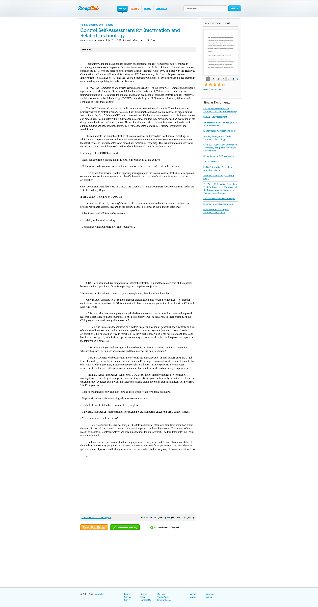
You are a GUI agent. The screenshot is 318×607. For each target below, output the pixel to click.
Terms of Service (164, 600)
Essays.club (99, 594)
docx (184, 517)
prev (204, 79)
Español (192, 594)
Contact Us (161, 8)
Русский (208, 597)
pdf (169, 517)
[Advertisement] (138, 254)
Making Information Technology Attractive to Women (217, 169)
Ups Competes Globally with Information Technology (216, 211)
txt (156, 517)
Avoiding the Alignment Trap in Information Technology (217, 138)
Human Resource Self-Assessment (219, 156)
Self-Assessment (211, 161)
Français (192, 597)
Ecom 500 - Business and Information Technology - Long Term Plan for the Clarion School (220, 147)
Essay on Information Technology (218, 204)
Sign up (135, 8)
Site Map (161, 594)
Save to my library (127, 527)
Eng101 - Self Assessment (215, 116)
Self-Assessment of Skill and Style (219, 198)
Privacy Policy (163, 597)
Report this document (213, 89)
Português (209, 594)
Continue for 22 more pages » (96, 517)
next (238, 79)
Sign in (147, 8)
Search (143, 594)
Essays (127, 594)
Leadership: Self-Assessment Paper (219, 130)
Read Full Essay (94, 527)
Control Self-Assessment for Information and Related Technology (220, 110)
